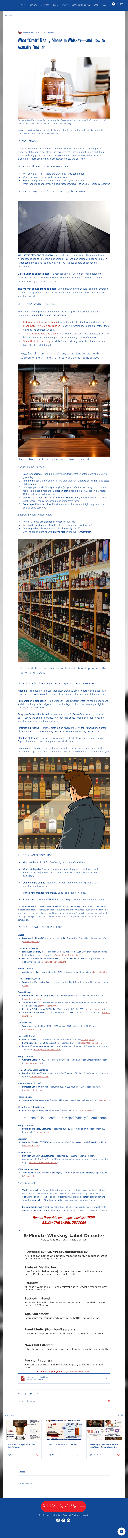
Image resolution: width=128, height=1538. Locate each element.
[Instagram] (68, 1520)
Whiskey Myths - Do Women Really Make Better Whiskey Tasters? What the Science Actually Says (104, 1446)
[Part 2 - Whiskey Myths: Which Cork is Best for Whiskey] (23, 1430)
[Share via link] (37, 1393)
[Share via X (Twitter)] (25, 1393)
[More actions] (108, 32)
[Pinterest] (63, 1520)
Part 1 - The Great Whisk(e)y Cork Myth (63, 1444)
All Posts (8, 16)
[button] (81, 5)
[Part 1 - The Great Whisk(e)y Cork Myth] (64, 1430)
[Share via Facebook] (19, 1393)
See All (120, 1415)
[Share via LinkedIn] (31, 1393)
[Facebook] (58, 1520)
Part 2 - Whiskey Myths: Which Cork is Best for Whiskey (22, 1446)
